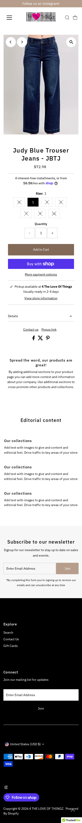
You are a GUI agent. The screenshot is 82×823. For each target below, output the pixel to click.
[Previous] (11, 42)
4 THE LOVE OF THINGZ (46, 809)
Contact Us (11, 639)
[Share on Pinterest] (48, 339)
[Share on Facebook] (34, 339)
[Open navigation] (12, 17)
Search (8, 632)
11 (56, 214)
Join (67, 569)
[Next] (22, 42)
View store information (40, 298)
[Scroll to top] (72, 810)
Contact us (30, 329)
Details (13, 316)
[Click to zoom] (71, 42)
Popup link (48, 329)
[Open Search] (67, 18)
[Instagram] (6, 787)
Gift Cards (10, 646)
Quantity (41, 224)
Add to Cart (41, 249)
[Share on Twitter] (41, 339)
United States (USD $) (25, 744)
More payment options (41, 274)
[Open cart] (75, 18)
